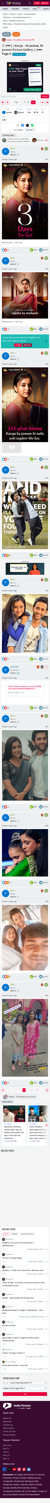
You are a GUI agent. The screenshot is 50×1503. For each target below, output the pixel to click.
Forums (15, 9)
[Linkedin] (29, 1469)
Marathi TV (9, 1349)
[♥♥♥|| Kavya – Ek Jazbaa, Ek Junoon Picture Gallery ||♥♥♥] (3, 102)
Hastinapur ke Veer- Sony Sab (15, 1365)
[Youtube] (14, 1469)
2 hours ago (32, 1261)
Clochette (40, 1344)
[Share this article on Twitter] (27, 125)
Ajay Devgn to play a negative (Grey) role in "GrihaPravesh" (20, 1339)
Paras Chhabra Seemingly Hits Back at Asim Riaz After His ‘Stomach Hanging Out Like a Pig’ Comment (39, 1132)
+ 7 (46, 667)
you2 (42, 1249)
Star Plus (7, 1445)
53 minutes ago (31, 1357)
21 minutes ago (32, 1249)
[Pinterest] (24, 1469)
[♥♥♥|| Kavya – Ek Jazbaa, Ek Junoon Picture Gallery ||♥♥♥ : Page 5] (8, 102)
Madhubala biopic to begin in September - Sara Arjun (22, 1311)
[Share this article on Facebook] (22, 125)
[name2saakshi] (15, 112)
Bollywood (9, 1239)
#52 (46, 269)
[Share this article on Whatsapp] (32, 125)
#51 (46, 159)
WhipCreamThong (37, 1317)
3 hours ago (31, 1274)
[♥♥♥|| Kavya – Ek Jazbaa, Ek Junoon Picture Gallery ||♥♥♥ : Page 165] (47, 102)
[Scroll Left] (3, 140)
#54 (46, 478)
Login (36, 3)
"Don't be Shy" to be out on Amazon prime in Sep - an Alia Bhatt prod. (24, 1284)
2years (9, 112)
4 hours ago (31, 1289)
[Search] (30, 3)
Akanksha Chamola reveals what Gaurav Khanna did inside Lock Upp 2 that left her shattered (14, 1132)
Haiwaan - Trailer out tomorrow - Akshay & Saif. (23, 1270)
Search (45, 96)
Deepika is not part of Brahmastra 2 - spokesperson (18, 1244)
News (5, 9)
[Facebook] (4, 1469)
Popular (14, 1234)
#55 (46, 590)
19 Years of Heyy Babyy (12, 1258)
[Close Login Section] (46, 341)
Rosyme (41, 1274)
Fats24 (41, 1369)
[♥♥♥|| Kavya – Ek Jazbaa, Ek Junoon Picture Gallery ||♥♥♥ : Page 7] (42, 102)
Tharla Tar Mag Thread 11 (13, 1353)
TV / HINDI (7, 1124)
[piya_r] (3, 112)
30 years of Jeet (9, 1325)
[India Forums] (13, 3)
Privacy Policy (9, 1434)
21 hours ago (31, 1329)
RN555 (41, 1357)
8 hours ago (32, 1369)
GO (33, 102)
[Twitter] (9, 1469)
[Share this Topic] (17, 125)
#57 (46, 727)
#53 (46, 364)
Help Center (8, 1428)
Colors (6, 1452)
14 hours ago (31, 1301)
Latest (5, 1234)
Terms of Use (9, 1431)
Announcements (27, 1234)
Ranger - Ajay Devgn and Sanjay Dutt (18, 1298)
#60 (46, 995)
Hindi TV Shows (10, 1362)
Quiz (35, 9)
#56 (46, 678)
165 (37, 1090)
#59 (46, 901)
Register (45, 3)
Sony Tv (6, 1455)
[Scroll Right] (46, 140)
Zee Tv (6, 1448)
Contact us (8, 1424)
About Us (7, 1418)
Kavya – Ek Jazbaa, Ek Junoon (19, 40)
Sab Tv (6, 1458)
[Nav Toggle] (3, 3)
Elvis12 (41, 1261)
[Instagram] (19, 1469)
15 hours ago (23, 1317)
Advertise (7, 1421)
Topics (26, 9)
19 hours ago (29, 1344)
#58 (46, 826)
